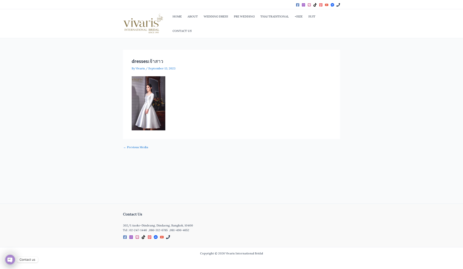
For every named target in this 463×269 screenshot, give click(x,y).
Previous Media (135, 147)
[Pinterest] (321, 5)
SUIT (311, 16)
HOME (177, 16)
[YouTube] (326, 5)
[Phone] (338, 5)
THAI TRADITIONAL (274, 16)
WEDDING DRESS (216, 16)
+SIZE (299, 16)
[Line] (309, 5)
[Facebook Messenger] (332, 5)
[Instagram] (303, 5)
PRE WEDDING (244, 16)
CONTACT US (182, 31)
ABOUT (193, 16)
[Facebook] (298, 5)
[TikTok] (315, 5)
